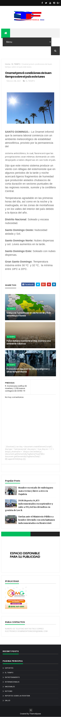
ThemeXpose (35, 714)
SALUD (7, 701)
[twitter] (46, 3)
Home (7, 64)
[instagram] (54, 3)
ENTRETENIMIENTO (12, 677)
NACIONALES (10, 687)
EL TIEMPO (16, 64)
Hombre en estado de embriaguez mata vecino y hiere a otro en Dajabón (35, 491)
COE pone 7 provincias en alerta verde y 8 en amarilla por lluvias (29, 314)
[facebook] (42, 3)
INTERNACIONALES (12, 682)
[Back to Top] (30, 710)
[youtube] (50, 3)
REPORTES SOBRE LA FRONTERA (17, 696)
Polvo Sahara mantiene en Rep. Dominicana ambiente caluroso (29, 342)
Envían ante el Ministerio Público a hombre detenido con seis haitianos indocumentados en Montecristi (36, 519)
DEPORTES (9, 668)
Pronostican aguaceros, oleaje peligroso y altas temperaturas (28, 370)
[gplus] (58, 3)
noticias (8, 691)
